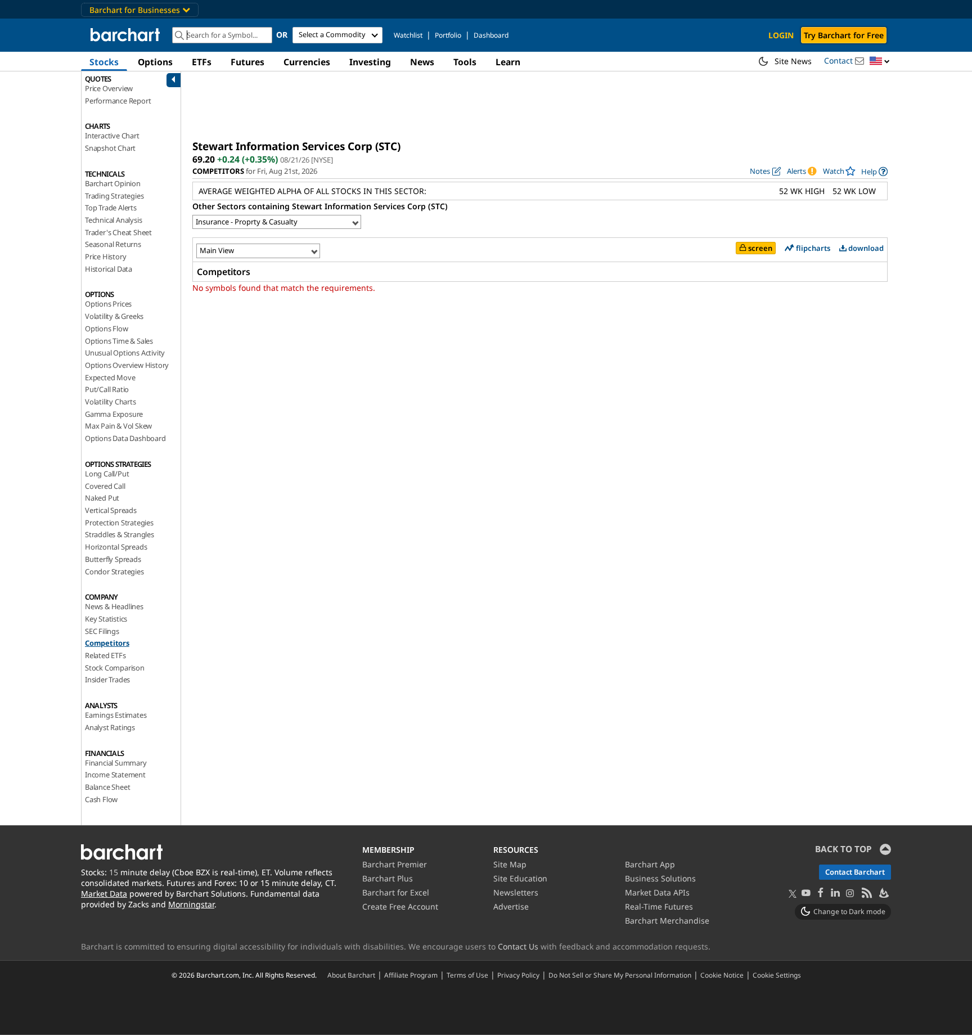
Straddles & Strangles (119, 534)
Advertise (511, 906)
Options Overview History (127, 365)
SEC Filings (102, 631)
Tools (464, 62)
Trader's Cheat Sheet (118, 232)
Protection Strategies (119, 523)
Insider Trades (107, 679)
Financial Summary (116, 763)
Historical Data (108, 269)
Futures (247, 62)
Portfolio (448, 35)
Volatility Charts (110, 402)
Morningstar (191, 904)
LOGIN (781, 35)
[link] (874, 171)
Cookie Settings (777, 974)
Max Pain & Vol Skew (118, 426)
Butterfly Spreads (113, 559)
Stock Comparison (115, 668)
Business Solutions (660, 878)
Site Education (520, 878)
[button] (879, 62)
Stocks (104, 62)
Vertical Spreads (111, 510)
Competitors (107, 643)
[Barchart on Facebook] (821, 893)
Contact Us (518, 946)
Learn (508, 62)
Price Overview (109, 88)
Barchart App (650, 864)
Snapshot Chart (110, 148)
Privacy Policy (518, 974)
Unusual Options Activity (125, 353)
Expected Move (110, 377)
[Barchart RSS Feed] (866, 893)
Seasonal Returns (113, 244)
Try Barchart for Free (844, 35)
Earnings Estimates (115, 715)
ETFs (202, 62)
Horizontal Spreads (116, 547)
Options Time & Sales (119, 341)
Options (155, 62)
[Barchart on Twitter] (792, 894)
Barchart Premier (394, 864)
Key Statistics (106, 619)
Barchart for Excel (395, 892)
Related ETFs (105, 655)
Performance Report (118, 101)
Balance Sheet (107, 787)
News (422, 62)
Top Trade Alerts (111, 207)
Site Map (509, 864)
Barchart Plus (387, 878)
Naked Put (102, 498)
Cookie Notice (722, 974)
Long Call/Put (107, 474)
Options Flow (106, 328)
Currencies (307, 62)
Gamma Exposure (114, 414)
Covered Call (105, 486)
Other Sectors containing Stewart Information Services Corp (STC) (320, 206)
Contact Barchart (855, 872)
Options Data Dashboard (125, 438)
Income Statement (115, 775)
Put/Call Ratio (107, 389)
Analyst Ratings (110, 727)
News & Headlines (114, 606)
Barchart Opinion (113, 183)
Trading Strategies (114, 196)
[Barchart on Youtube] (806, 893)
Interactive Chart (112, 135)
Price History (105, 256)
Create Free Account (400, 906)
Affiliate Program (411, 974)
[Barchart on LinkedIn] (835, 893)
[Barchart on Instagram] (850, 893)
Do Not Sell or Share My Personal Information (619, 974)
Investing (370, 62)
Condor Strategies (114, 571)
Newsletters (515, 892)
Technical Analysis (113, 220)
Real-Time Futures (659, 906)
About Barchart (351, 974)
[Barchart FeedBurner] (883, 893)
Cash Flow (101, 799)
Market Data (104, 893)
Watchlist (408, 35)
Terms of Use (467, 974)
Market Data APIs (657, 892)
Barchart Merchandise (667, 920)
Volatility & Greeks (114, 316)
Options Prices (108, 304)
